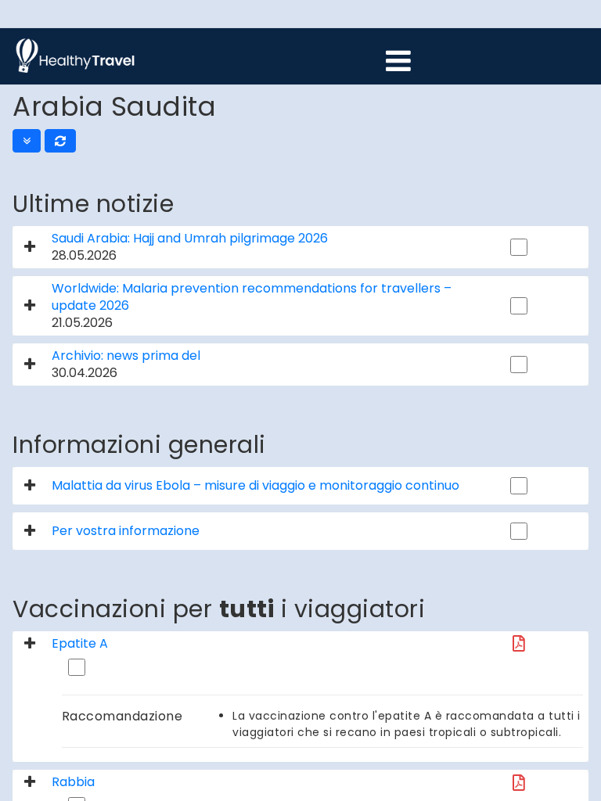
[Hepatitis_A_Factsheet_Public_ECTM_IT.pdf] (519, 643)
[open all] (27, 141)
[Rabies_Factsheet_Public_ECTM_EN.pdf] (519, 782)
